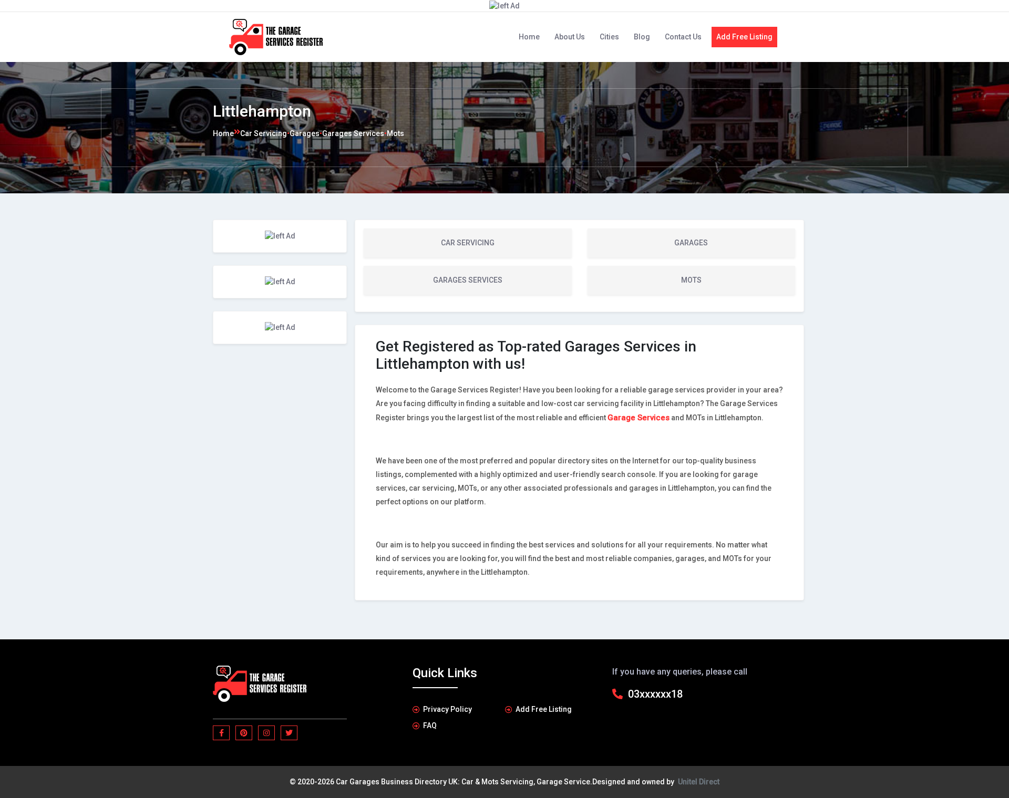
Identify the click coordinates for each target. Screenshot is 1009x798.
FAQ (430, 725)
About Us (569, 37)
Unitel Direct (698, 782)
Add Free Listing (744, 37)
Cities (609, 37)
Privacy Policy (447, 709)
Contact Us (683, 37)
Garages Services (353, 133)
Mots (395, 133)
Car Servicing (263, 133)
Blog (642, 37)
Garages (305, 133)
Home (529, 37)
